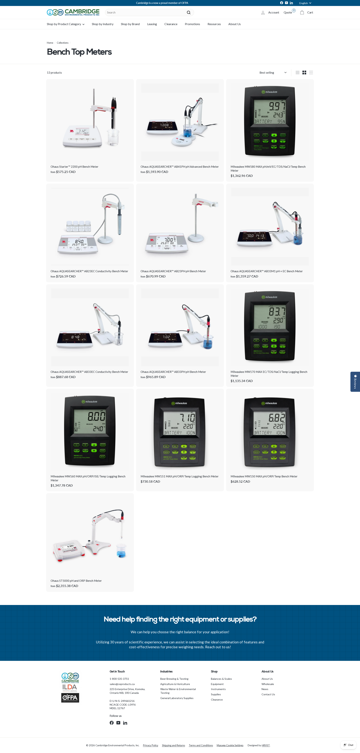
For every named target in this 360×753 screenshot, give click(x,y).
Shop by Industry (102, 24)
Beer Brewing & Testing (174, 678)
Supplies (216, 694)
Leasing (152, 24)
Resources (214, 24)
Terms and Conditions (201, 745)
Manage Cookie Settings (230, 745)
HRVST (266, 745)
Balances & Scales (221, 678)
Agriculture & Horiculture (175, 684)
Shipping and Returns (173, 745)
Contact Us (268, 694)
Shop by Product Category (64, 24)
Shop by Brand (130, 24)
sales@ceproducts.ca (122, 684)
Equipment (217, 684)
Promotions (192, 24)
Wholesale (268, 684)
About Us (234, 24)
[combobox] (149, 12)
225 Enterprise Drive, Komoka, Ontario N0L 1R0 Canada (127, 690)
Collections (62, 42)
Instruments (218, 689)
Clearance (170, 24)
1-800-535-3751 (119, 678)
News (265, 689)
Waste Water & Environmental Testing (178, 690)
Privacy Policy (150, 745)
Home (50, 42)
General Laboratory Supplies (177, 698)
